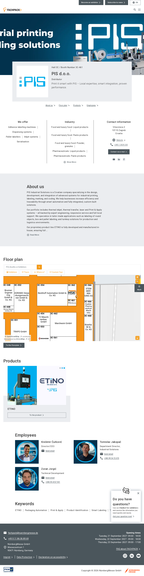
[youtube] (114, 159)
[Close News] (126, 490)
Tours (26, 272)
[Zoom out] (137, 281)
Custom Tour (57, 272)
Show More (69, 162)
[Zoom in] (137, 277)
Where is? (40, 272)
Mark (139, 288)
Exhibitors (13, 272)
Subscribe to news (115, 2)
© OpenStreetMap (12, 336)
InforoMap (20, 339)
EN (135, 2)
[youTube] (138, 556)
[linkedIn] (132, 556)
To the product (36, 415)
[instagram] (125, 556)
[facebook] (124, 159)
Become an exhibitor (89, 2)
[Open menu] (139, 9)
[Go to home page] (19, 10)
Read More (33, 235)
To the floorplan (12, 345)
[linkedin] (119, 159)
